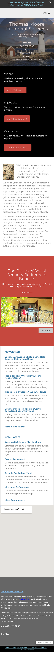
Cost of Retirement (15, 459)
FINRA (21, 599)
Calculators (12, 437)
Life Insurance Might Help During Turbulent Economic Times (23, 410)
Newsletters (12, 351)
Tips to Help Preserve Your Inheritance (25, 392)
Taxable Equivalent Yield (18, 473)
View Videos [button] (14, 90)
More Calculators (15, 500)
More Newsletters (15, 426)
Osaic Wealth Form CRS (12, 592)
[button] (45, 13)
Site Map (5, 634)
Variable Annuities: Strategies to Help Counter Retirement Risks (25, 358)
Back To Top (43, 643)
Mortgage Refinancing (17, 487)
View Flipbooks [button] (16, 119)
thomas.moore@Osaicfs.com (27, 59)
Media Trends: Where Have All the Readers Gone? (23, 377)
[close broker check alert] (50, 2)
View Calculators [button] (16, 147)
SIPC (28, 599)
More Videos (27, 292)
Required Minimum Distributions (23, 442)
